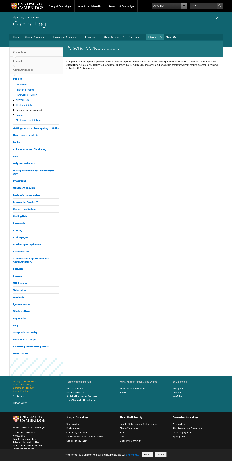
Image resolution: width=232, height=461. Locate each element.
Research (90, 37)
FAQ (15, 325)
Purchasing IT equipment (27, 244)
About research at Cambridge (187, 428)
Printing (17, 230)
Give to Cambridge (129, 428)
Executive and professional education (84, 436)
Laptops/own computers (26, 195)
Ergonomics (19, 318)
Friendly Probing (25, 89)
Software (18, 268)
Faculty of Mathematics (28, 17)
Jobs (122, 432)
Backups (17, 142)
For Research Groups (24, 339)
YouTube (177, 396)
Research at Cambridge (121, 6)
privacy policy (132, 455)
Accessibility (19, 436)
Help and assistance (24, 163)
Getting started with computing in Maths (36, 128)
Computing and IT (23, 69)
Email (16, 156)
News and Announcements (133, 388)
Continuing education (77, 432)
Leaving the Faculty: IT (25, 202)
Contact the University (24, 432)
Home (16, 37)
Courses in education (76, 441)
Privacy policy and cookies (26, 442)
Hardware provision (26, 94)
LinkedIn (177, 392)
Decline (160, 454)
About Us (171, 37)
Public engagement (182, 432)
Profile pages (20, 237)
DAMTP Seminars (75, 388)
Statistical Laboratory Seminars (81, 396)
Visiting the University (130, 441)
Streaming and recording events (31, 346)
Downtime (21, 84)
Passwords (19, 223)
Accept (147, 454)
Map (122, 436)
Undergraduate (73, 424)
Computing (19, 52)
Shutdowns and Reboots (29, 120)
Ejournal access (21, 304)
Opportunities (111, 37)
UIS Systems (20, 283)
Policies (17, 78)
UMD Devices (20, 353)
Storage (17, 276)
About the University (89, 6)
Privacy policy (20, 403)
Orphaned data (24, 105)
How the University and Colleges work (138, 424)
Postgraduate (73, 428)
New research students (25, 135)
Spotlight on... (179, 436)
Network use (23, 99)
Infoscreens (19, 180)
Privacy (20, 115)
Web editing (19, 290)
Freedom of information (24, 439)
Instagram (178, 388)
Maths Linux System (24, 209)
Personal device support (29, 110)
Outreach (134, 37)
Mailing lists (20, 216)
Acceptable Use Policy (25, 332)
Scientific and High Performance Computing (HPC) (31, 260)
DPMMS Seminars (75, 392)
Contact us (18, 396)
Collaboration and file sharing (29, 149)
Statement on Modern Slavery (27, 445)
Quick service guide (24, 187)
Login (216, 17)
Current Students (34, 37)
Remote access (21, 251)
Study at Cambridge (60, 6)
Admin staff (19, 297)
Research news (180, 424)
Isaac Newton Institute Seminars (82, 400)
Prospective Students (64, 37)
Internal (152, 37)
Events (123, 392)
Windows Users (21, 311)
